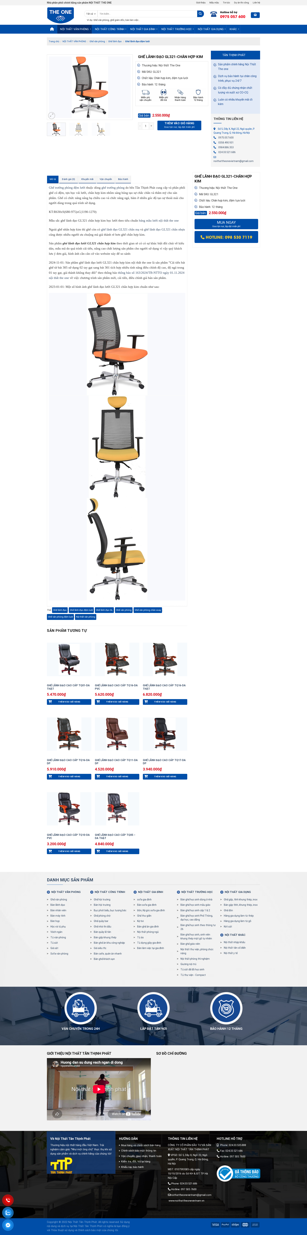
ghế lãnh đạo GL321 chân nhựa (164, 229)
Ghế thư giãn (144, 915)
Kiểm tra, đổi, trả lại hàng (135, 1161)
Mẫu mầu (214, 2)
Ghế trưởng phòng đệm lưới (67, 187)
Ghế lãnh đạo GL (104, 610)
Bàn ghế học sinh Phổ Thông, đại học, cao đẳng (197, 917)
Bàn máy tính (57, 915)
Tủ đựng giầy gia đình (149, 942)
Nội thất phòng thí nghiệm (195, 958)
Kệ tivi (140, 921)
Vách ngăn (56, 931)
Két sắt (228, 926)
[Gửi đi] (200, 14)
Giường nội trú (188, 964)
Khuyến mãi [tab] (87, 179)
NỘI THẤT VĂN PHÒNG (74, 29)
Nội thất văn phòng (85, 616)
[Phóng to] (51, 115)
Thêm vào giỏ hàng (179, 123)
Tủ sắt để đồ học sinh (192, 969)
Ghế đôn (228, 910)
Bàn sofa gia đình (147, 904)
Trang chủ (54, 41)
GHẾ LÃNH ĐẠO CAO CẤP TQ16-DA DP (68, 762)
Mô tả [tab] (53, 179)
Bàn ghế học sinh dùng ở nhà (196, 899)
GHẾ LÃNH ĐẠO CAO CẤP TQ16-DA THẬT (164, 687)
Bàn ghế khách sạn (104, 959)
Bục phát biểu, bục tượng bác (110, 910)
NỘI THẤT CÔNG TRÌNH (109, 29)
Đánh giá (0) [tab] (68, 179)
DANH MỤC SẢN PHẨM (70, 879)
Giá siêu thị (100, 948)
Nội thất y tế (231, 953)
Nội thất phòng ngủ (148, 931)
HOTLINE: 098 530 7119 (228, 237)
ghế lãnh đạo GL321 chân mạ (120, 229)
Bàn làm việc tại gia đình (150, 948)
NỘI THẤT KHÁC (235, 935)
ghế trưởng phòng (113, 187)
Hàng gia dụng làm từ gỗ (237, 921)
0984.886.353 (226, 147)
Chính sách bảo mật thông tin (138, 1150)
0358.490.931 (226, 142)
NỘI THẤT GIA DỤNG (210, 29)
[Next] (126, 87)
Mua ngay (226, 224)
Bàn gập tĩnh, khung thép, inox (241, 904)
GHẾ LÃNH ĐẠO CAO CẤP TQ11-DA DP (116, 762)
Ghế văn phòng (97, 41)
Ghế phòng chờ (102, 915)
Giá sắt (54, 948)
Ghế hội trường (102, 899)
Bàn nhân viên (58, 910)
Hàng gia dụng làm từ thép (239, 915)
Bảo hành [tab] (123, 179)
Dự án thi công (241, 2)
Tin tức (226, 2)
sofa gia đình (144, 899)
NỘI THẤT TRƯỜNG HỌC (176, 29)
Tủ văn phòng (58, 937)
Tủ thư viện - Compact (193, 975)
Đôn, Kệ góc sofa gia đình (151, 910)
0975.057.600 (226, 137)
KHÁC (233, 29)
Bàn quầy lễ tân (102, 931)
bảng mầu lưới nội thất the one (159, 220)
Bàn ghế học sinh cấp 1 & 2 (195, 910)
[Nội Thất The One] (63, 15)
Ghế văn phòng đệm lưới (60, 616)
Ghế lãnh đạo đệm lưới (137, 41)
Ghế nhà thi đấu (102, 926)
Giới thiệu (201, 2)
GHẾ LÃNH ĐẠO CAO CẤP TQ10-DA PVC (68, 836)
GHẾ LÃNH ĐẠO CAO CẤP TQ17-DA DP (164, 762)
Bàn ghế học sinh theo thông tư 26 (198, 927)
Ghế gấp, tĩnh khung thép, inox (240, 899)
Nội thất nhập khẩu (234, 942)
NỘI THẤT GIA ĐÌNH (142, 29)
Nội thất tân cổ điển (235, 947)
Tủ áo (140, 937)
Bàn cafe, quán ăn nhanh (108, 953)
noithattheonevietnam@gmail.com (234, 161)
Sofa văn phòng (59, 953)
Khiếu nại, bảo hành (132, 1167)
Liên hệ (256, 2)
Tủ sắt (54, 942)
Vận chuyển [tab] (106, 179)
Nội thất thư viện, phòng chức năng (197, 951)
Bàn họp (55, 921)
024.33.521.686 (227, 152)
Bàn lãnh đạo (57, 904)
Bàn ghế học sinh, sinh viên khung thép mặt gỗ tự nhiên (196, 936)
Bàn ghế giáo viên (190, 943)
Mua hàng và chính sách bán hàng (141, 1145)
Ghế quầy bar (101, 921)
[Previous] (53, 87)
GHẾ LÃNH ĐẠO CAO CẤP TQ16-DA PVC (116, 687)
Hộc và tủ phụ (58, 926)
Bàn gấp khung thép (105, 937)
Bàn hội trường (102, 904)
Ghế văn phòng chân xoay (148, 610)
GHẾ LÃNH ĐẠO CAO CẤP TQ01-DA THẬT (68, 687)
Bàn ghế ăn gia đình (148, 926)
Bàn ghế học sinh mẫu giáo (195, 904)
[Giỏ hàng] (255, 15)
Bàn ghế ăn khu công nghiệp (109, 942)
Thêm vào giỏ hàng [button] (69, 702)
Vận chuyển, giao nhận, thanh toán (141, 1156)
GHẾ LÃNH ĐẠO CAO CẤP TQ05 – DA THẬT (115, 836)
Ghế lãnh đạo (115, 41)
